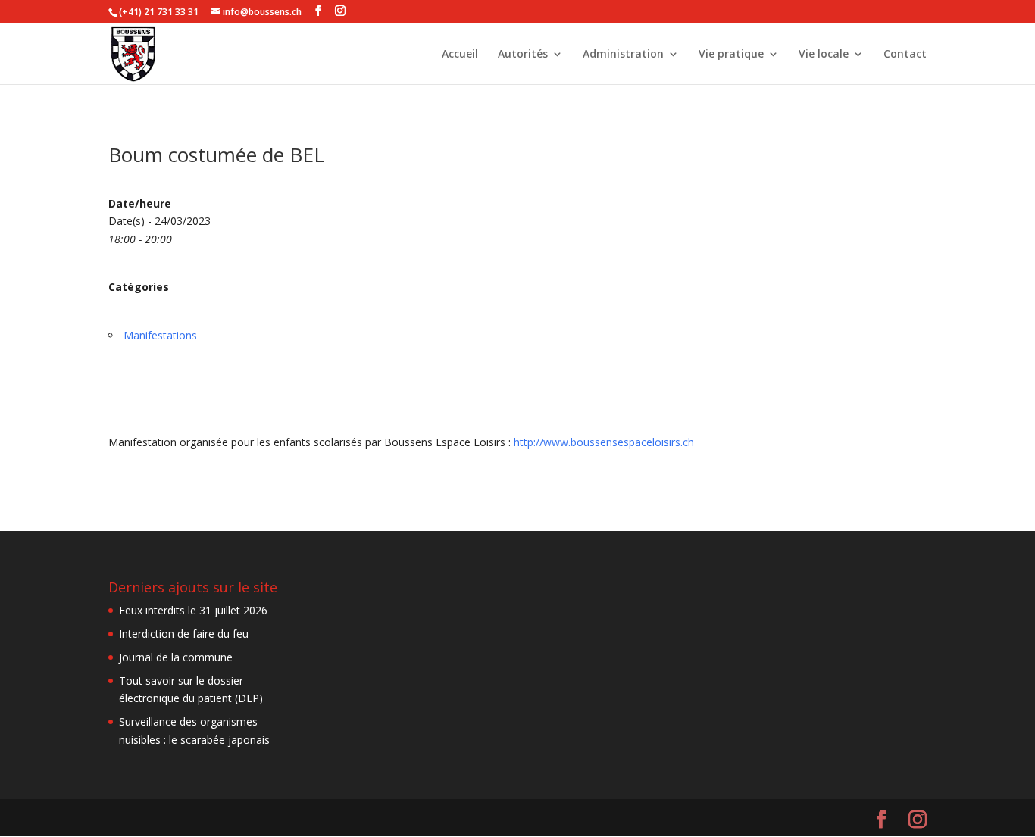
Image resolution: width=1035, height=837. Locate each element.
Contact (905, 54)
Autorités (523, 54)
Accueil (460, 54)
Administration (623, 54)
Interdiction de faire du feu (184, 633)
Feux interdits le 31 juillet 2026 (193, 610)
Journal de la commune (176, 657)
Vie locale (824, 54)
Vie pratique (731, 54)
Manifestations (160, 335)
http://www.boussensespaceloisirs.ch (604, 442)
